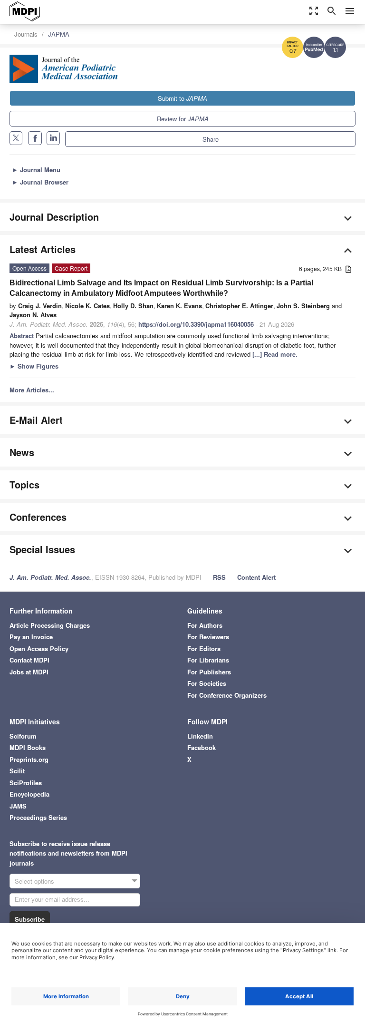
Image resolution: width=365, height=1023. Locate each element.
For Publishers (209, 671)
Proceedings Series (38, 817)
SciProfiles (26, 782)
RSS (219, 577)
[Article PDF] (348, 269)
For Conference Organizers (227, 695)
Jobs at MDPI (29, 671)
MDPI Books (28, 747)
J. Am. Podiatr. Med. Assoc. (50, 577)
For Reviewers (208, 636)
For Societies (206, 683)
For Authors (204, 625)
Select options (34, 881)
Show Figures (34, 365)
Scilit (17, 770)
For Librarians (208, 659)
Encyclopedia (29, 794)
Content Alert (256, 577)
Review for (183, 118)
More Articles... (32, 389)
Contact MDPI (29, 659)
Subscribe (30, 919)
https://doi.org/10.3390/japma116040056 (196, 324)
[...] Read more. (275, 354)
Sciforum (23, 735)
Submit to (182, 98)
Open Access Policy (39, 648)
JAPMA (58, 34)
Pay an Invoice (31, 636)
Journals (26, 34)
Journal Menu (36, 169)
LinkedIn (200, 735)
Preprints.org (29, 759)
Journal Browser (40, 181)
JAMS (18, 805)
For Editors (204, 648)
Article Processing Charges (50, 625)
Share (210, 139)
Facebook (201, 747)
